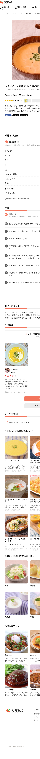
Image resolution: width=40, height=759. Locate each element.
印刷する (25, 115)
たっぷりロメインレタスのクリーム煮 (15, 540)
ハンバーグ (9, 690)
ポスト (16, 115)
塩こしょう (10, 179)
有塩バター (9, 183)
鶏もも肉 (8, 655)
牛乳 (6, 160)
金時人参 (8, 151)
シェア (9, 115)
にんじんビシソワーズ (13, 460)
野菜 (6, 585)
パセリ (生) (10, 193)
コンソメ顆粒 (11, 174)
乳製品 (7, 617)
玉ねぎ (7, 155)
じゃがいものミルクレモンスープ (16, 501)
